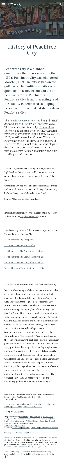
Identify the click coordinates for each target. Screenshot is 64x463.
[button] (3, 4)
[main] (32, 50)
